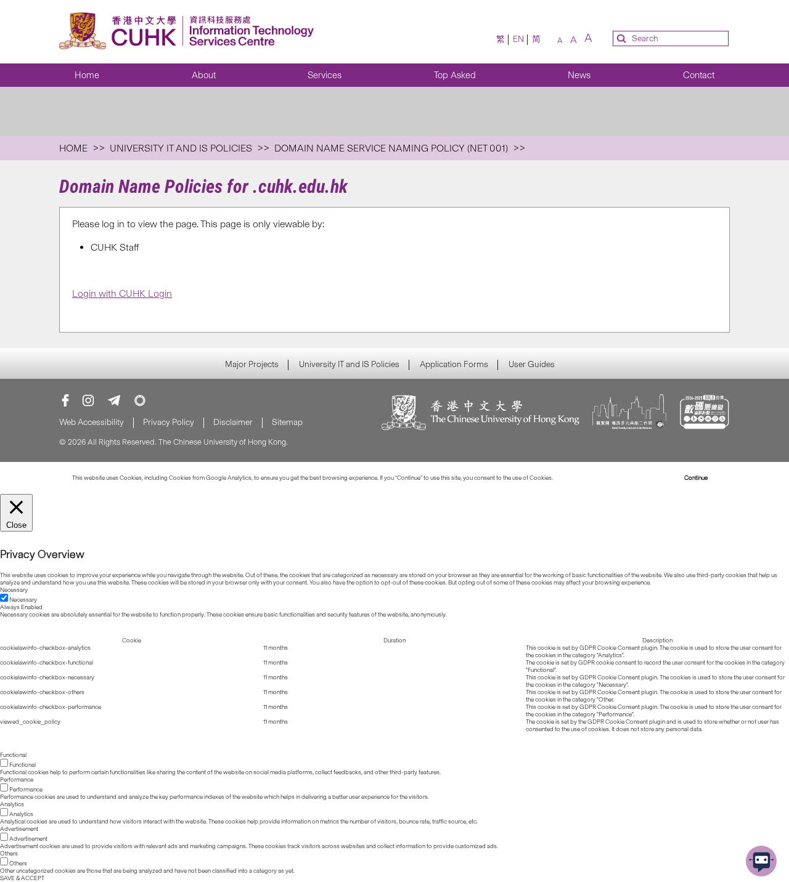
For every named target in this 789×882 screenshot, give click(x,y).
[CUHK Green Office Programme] (140, 400)
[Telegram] (114, 400)
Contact (698, 75)
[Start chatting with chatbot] (761, 861)
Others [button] (9, 853)
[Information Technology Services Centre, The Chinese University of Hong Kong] (190, 31)
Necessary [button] (14, 590)
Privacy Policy (168, 422)
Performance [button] (16, 779)
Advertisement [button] (19, 829)
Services (324, 75)
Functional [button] (13, 755)
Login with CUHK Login (122, 293)
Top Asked (455, 75)
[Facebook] (65, 400)
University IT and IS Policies (349, 365)
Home (87, 75)
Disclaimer (233, 422)
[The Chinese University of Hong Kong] (481, 413)
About (204, 75)
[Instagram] (88, 400)
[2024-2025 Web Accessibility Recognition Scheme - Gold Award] (704, 413)
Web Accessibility (91, 422)
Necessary (23, 600)
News (579, 75)
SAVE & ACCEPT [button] (22, 878)
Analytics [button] (12, 804)
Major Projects (252, 365)
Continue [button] (696, 478)
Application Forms (454, 365)
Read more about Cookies (588, 478)
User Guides (532, 365)
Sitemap (287, 422)
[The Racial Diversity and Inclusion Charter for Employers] (629, 413)
